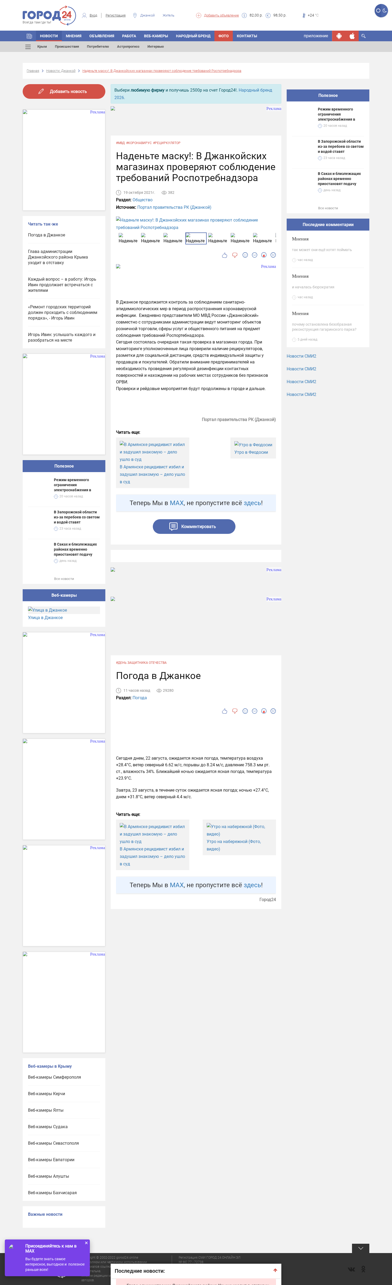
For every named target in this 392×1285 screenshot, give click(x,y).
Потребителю (98, 46)
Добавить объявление (221, 15)
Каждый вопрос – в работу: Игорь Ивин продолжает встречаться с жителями (62, 285)
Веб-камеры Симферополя (54, 1077)
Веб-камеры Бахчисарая (52, 1192)
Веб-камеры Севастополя (53, 1143)
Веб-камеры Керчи (46, 1093)
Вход (93, 15)
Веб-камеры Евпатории (51, 1159)
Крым (42, 46)
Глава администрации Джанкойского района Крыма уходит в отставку (58, 257)
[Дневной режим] (378, 10)
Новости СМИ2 (301, 356)
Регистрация (116, 15)
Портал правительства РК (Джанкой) (174, 207)
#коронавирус (139, 143)
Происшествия (67, 46)
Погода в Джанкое (46, 235)
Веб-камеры (156, 36)
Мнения (73, 36)
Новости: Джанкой (60, 71)
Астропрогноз (128, 46)
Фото (223, 36)
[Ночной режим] (384, 10)
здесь (252, 503)
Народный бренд (193, 36)
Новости (49, 36)
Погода (140, 697)
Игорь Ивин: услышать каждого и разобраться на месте (61, 337)
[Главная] (29, 36)
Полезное (64, 466)
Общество (143, 199)
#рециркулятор (167, 143)
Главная (33, 71)
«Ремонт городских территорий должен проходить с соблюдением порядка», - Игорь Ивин (62, 312)
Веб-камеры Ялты (45, 1110)
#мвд (120, 143)
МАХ (177, 503)
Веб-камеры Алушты (48, 1176)
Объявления (101, 36)
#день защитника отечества (141, 663)
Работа (129, 36)
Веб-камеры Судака (48, 1126)
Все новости (64, 579)
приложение (316, 35)
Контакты (247, 36)
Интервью (155, 46)
